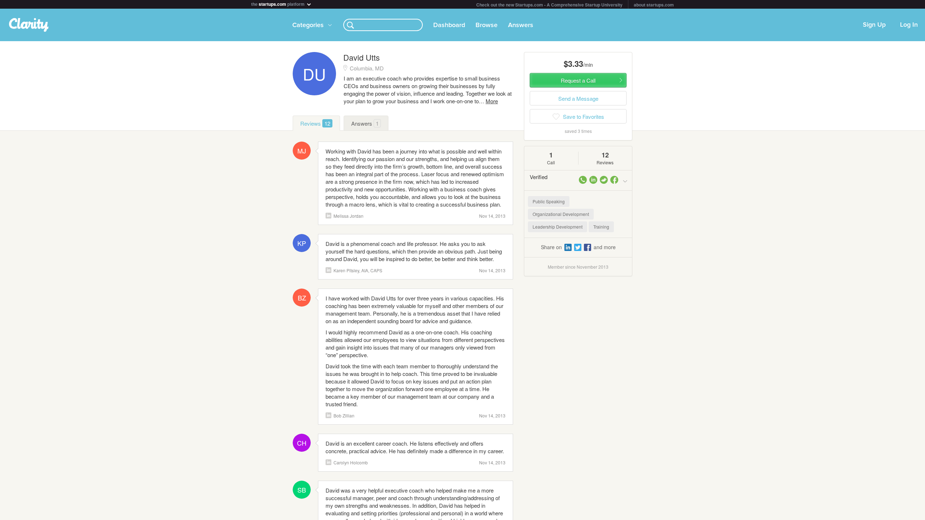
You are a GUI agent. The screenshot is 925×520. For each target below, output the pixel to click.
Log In (909, 25)
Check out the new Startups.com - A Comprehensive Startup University (549, 4)
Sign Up (874, 25)
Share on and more (578, 247)
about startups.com (654, 4)
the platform (278, 3)
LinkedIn (328, 215)
